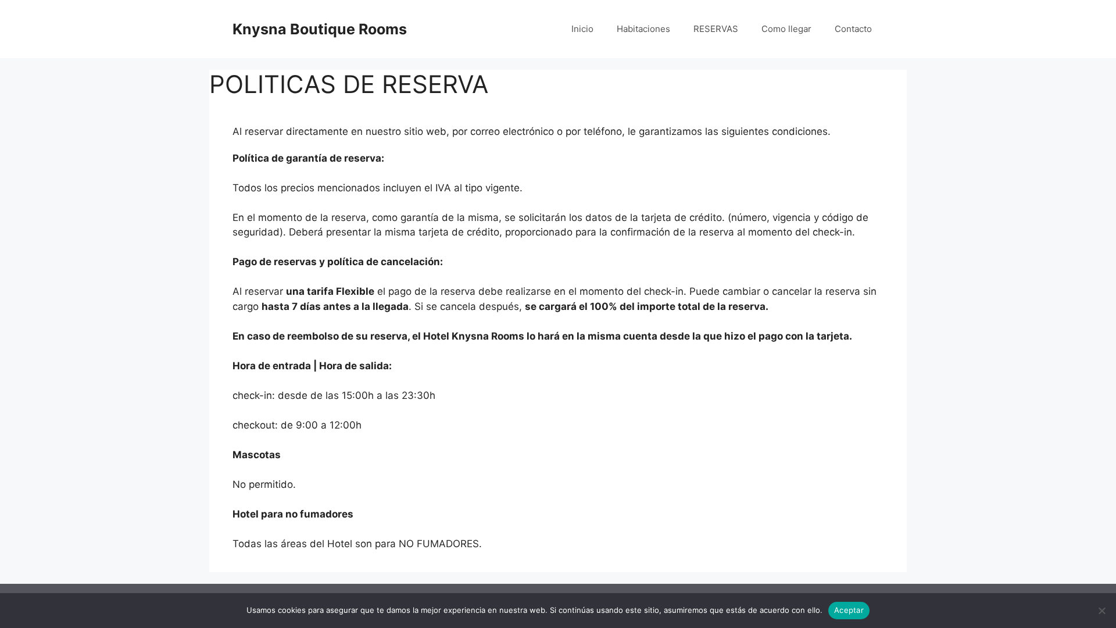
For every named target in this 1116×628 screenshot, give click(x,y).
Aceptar (849, 610)
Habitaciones (643, 28)
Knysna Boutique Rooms (320, 29)
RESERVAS (715, 28)
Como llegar (786, 28)
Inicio (582, 28)
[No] (1101, 610)
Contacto (853, 28)
